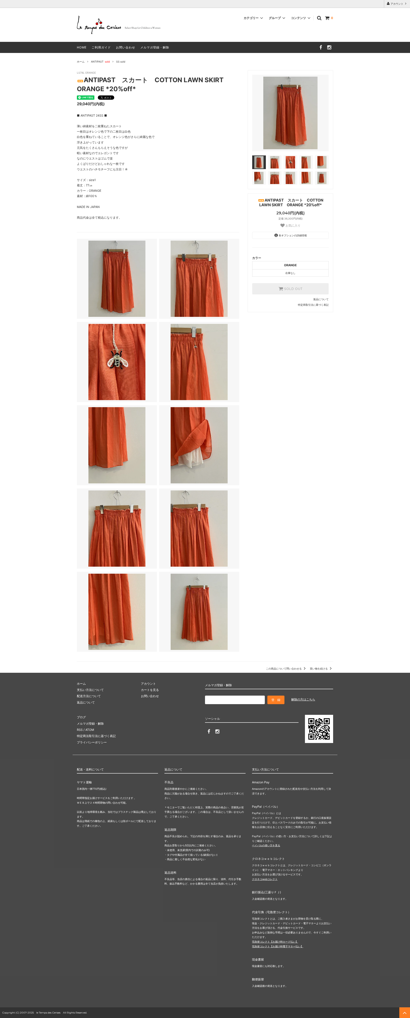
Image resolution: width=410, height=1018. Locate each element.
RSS (80, 729)
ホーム (81, 61)
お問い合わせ (125, 47)
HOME (81, 47)
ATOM (89, 729)
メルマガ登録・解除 (154, 47)
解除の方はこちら (303, 699)
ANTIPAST (100, 61)
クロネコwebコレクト (265, 879)
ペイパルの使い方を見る (266, 845)
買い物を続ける (319, 668)
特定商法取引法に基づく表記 (96, 736)
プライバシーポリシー (92, 742)
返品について (321, 299)
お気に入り (292, 225)
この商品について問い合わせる (284, 668)
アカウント (397, 3)
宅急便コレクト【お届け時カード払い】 (275, 941)
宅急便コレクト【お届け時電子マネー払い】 (277, 946)
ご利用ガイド (101, 47)
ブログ (81, 717)
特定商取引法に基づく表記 (313, 304)
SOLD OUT (292, 289)
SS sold (120, 61)
